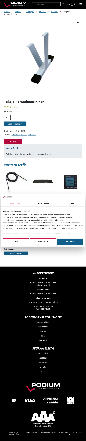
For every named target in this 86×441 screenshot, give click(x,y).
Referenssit (43, 340)
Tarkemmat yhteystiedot (43, 306)
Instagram (43, 362)
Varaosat (42, 11)
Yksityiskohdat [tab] (43, 203)
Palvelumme (43, 327)
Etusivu (7, 11)
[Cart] (75, 4)
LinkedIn (43, 367)
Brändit (18, 11)
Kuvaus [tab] (13, 142)
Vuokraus (43, 331)
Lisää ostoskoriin (15, 124)
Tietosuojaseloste (32, 432)
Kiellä (16, 242)
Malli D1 (54, 11)
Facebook (43, 358)
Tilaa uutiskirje (43, 353)
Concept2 (30, 11)
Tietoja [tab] (71, 203)
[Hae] (63, 4)
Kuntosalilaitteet (43, 322)
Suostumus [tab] (14, 203)
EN (68, 4)
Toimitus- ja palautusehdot (13, 433)
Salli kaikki (70, 242)
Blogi (43, 336)
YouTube (43, 371)
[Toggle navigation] (80, 4)
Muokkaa (41, 242)
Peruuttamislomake (48, 432)
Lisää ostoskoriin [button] (16, 253)
